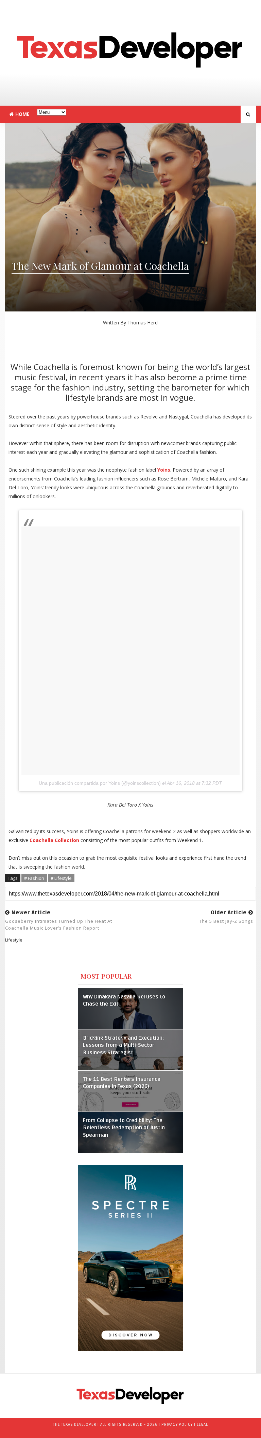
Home (22, 114)
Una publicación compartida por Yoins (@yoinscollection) (100, 783)
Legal (202, 1424)
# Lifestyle (61, 878)
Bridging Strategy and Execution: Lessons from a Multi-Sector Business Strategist (123, 1045)
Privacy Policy (177, 1424)
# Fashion (34, 878)
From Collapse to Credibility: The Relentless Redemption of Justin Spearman (124, 1128)
